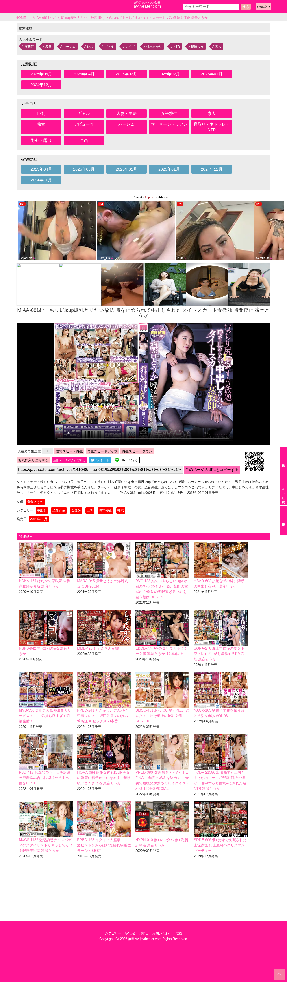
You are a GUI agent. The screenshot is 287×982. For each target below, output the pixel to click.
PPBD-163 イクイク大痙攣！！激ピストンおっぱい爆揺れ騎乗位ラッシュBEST (104, 845)
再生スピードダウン (137, 451)
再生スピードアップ (102, 451)
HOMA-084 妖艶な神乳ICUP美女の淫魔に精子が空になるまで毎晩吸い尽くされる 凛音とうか (104, 777)
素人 (218, 46)
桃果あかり (154, 46)
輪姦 (120, 510)
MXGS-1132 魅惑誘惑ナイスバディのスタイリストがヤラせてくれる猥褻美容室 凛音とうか (46, 845)
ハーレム (69, 46)
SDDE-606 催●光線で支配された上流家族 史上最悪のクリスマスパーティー (220, 845)
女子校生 (169, 113)
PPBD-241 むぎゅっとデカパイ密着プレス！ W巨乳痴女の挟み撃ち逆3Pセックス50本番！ (102, 715)
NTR (176, 46)
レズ (90, 46)
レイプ (130, 46)
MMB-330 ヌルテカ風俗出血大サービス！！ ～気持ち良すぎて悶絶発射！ (45, 715)
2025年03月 (126, 74)
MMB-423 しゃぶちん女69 (98, 648)
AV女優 (130, 933)
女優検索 (283, 461)
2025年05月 (41, 74)
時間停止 (105, 510)
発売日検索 (283, 520)
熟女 (41, 124)
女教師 (76, 510)
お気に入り (263, 6)
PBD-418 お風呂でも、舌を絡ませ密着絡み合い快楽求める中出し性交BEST (46, 777)
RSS (178, 933)
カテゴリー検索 (283, 491)
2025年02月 (169, 74)
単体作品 (59, 510)
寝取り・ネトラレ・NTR (212, 127)
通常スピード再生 (69, 451)
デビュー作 (84, 124)
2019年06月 (39, 519)
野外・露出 (41, 140)
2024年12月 (41, 84)
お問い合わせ (162, 933)
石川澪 (29, 46)
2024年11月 (41, 180)
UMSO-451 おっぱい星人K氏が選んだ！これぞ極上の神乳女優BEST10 (162, 715)
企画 (84, 140)
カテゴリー (113, 933)
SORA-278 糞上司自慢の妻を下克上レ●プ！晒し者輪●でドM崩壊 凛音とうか (219, 653)
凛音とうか (35, 502)
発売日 (144, 933)
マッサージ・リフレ (169, 124)
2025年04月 (84, 74)
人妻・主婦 (126, 113)
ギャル (109, 46)
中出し (42, 510)
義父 (48, 46)
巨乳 (41, 113)
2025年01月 (211, 74)
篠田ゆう (197, 46)
